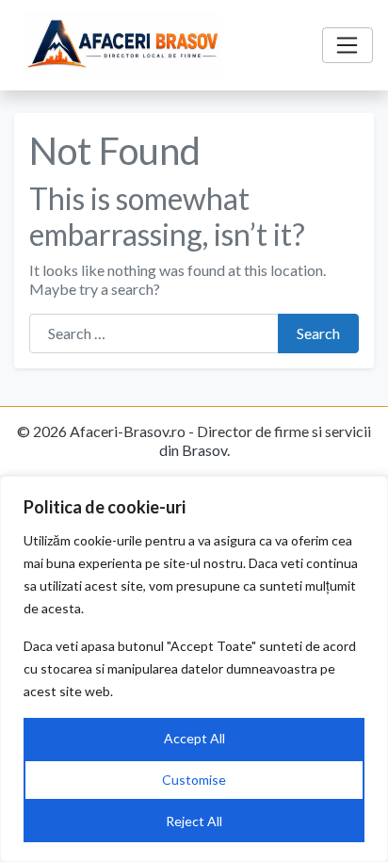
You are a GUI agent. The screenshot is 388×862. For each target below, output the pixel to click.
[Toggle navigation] (347, 45)
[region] (194, 669)
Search (318, 333)
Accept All (194, 738)
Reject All (194, 821)
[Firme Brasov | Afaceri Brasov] (123, 45)
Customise (194, 780)
